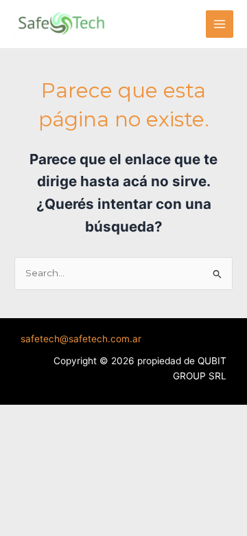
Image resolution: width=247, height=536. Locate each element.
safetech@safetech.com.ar (81, 338)
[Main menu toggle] (220, 24)
